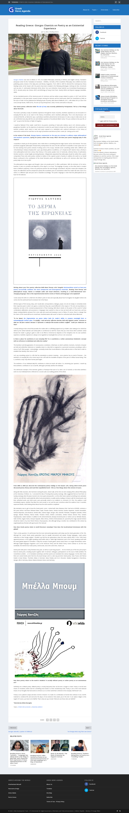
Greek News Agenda (105, 136)
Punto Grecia (12, 797)
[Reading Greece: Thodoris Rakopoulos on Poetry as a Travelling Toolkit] (80, 745)
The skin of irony (42, 106)
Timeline (49, 788)
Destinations (104, 58)
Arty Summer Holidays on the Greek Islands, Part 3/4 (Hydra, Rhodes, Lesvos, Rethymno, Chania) (110, 64)
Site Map (49, 793)
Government (111, 92)
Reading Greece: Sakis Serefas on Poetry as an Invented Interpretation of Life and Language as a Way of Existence (39, 759)
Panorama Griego (13, 788)
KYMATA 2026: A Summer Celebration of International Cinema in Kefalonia (109, 76)
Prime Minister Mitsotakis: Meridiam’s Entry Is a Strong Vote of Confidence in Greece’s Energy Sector (109, 88)
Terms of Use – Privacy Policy (55, 801)
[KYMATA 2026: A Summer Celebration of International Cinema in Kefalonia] (97, 76)
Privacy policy (113, 121)
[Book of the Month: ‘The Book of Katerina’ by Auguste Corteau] (60, 745)
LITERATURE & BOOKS (24, 707)
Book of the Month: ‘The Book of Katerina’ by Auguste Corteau (59, 755)
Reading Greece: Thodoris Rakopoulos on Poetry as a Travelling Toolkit (80, 755)
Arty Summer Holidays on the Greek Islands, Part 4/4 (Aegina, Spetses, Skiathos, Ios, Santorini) (110, 52)
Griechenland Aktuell (14, 784)
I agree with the (108, 121)
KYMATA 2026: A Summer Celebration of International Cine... (36, 2)
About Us (86, 10)
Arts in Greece (111, 56)
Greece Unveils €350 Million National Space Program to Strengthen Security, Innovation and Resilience (109, 98)
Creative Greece (112, 79)
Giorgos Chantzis (18, 80)
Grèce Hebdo (12, 793)
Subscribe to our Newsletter (107, 125)
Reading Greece (54, 32)
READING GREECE (37, 707)
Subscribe (116, 10)
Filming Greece (104, 81)
